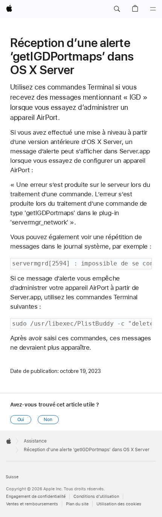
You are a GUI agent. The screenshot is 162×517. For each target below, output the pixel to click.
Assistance (35, 441)
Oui (20, 419)
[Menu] (153, 9)
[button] (117, 9)
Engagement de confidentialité (36, 496)
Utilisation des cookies (118, 504)
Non (48, 419)
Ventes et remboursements (32, 504)
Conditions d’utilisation (96, 496)
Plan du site (77, 504)
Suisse (12, 477)
